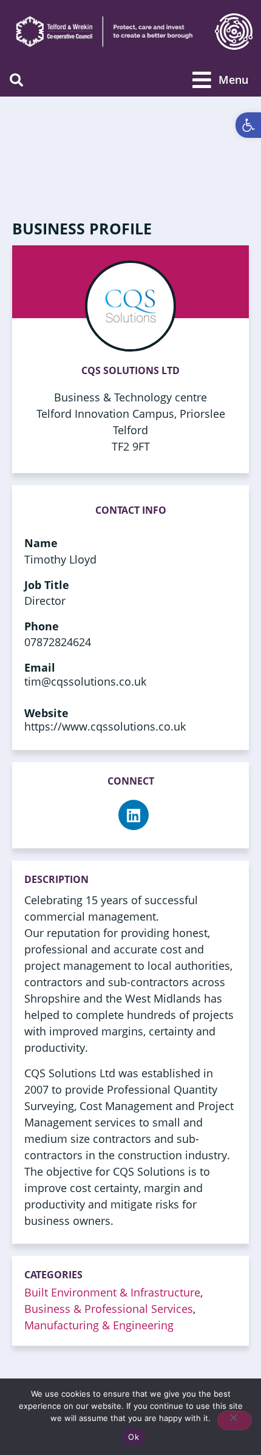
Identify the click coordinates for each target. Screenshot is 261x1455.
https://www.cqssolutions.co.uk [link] (105, 726)
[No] (234, 1420)
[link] (248, 125)
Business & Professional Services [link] (108, 1308)
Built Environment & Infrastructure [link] (112, 1292)
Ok (133, 1437)
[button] (16, 80)
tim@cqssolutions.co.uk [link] (85, 681)
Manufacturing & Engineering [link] (99, 1325)
